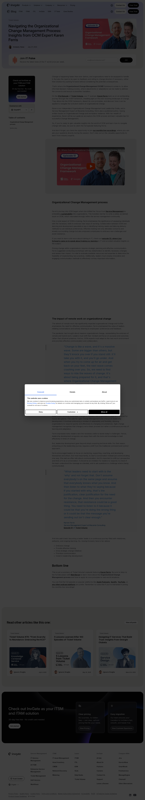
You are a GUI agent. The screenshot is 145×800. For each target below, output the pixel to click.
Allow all (104, 412)
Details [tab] (72, 392)
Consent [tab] (40, 392)
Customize (71, 412)
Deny (41, 412)
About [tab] (104, 392)
